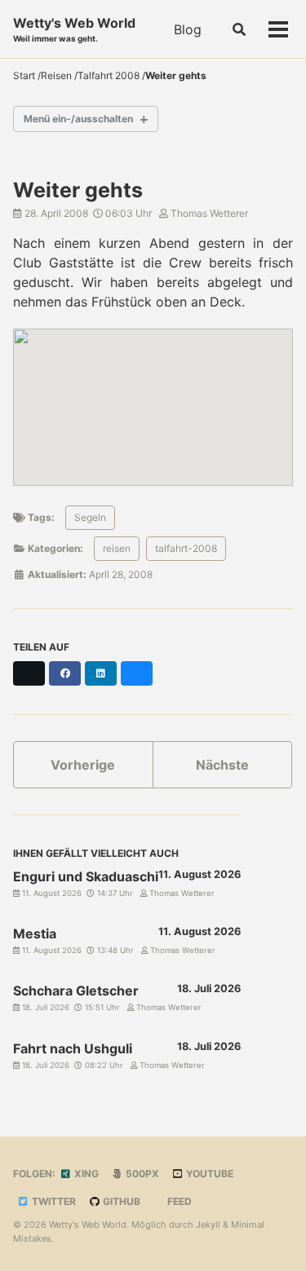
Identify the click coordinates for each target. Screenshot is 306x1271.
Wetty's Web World (74, 29)
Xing (85, 1173)
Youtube (208, 1173)
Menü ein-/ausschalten (78, 119)
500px (141, 1173)
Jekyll (208, 1224)
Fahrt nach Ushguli (72, 1048)
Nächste (222, 765)
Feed (178, 1201)
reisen (117, 548)
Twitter (52, 1201)
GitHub (120, 1201)
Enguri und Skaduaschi (85, 876)
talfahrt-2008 (186, 548)
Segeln (90, 517)
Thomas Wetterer (208, 213)
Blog (188, 29)
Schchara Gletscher (76, 990)
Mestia (34, 933)
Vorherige (83, 765)
